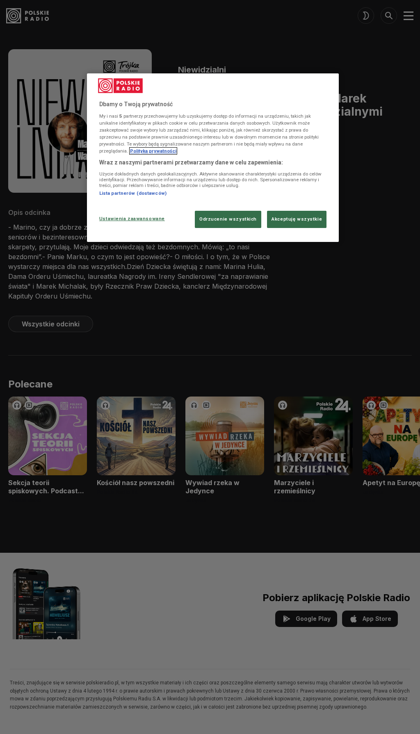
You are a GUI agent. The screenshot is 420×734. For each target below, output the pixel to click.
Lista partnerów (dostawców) (133, 193)
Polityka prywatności (153, 151)
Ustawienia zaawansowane (132, 218)
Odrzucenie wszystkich (228, 219)
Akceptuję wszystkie (297, 219)
